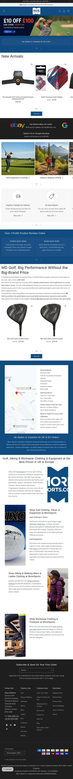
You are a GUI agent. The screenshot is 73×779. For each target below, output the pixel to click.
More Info (17, 215)
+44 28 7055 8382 (11, 719)
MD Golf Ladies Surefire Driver (52, 339)
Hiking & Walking (26, 697)
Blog (38, 723)
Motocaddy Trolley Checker (43, 729)
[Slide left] (32, 48)
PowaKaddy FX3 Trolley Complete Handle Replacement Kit (18, 98)
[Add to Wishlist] (31, 64)
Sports (23, 706)
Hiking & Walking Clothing (50, 178)
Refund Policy (57, 697)
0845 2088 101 (13, 716)
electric (35, 549)
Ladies (23, 714)
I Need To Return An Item (43, 698)
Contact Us (40, 714)
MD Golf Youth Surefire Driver (18, 339)
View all (36, 113)
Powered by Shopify (21, 759)
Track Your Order (42, 693)
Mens (22, 710)
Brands (23, 727)
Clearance (24, 722)
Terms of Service (58, 710)
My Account (40, 710)
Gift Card (24, 731)
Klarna (55, 714)
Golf (22, 693)
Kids (22, 718)
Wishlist (23, 735)
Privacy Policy (57, 701)
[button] (4, 11)
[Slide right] (41, 48)
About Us (40, 719)
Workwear (24, 701)
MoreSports (20, 472)
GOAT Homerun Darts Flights (51, 97)
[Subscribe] (51, 670)
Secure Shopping (58, 706)
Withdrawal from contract (42, 705)
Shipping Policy (58, 693)
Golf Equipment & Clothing (17, 178)
